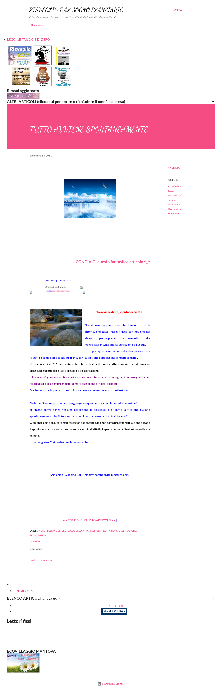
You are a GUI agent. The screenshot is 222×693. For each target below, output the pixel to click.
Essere (171, 190)
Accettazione (174, 186)
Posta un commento (41, 559)
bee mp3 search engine (61, 291)
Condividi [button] (174, 168)
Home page (37, 25)
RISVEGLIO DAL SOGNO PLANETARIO (76, 10)
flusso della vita (175, 195)
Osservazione (174, 209)
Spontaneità (174, 213)
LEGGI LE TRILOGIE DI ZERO (28, 39)
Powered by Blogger (112, 683)
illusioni (172, 199)
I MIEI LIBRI (114, 606)
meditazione (174, 204)
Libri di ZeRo (23, 591)
